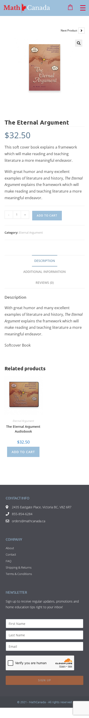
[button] (78, 43)
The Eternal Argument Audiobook (23, 428)
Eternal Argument (31, 232)
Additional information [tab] (44, 271)
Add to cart (47, 215)
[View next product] (81, 30)
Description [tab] (44, 260)
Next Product (69, 30)
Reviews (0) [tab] (45, 282)
